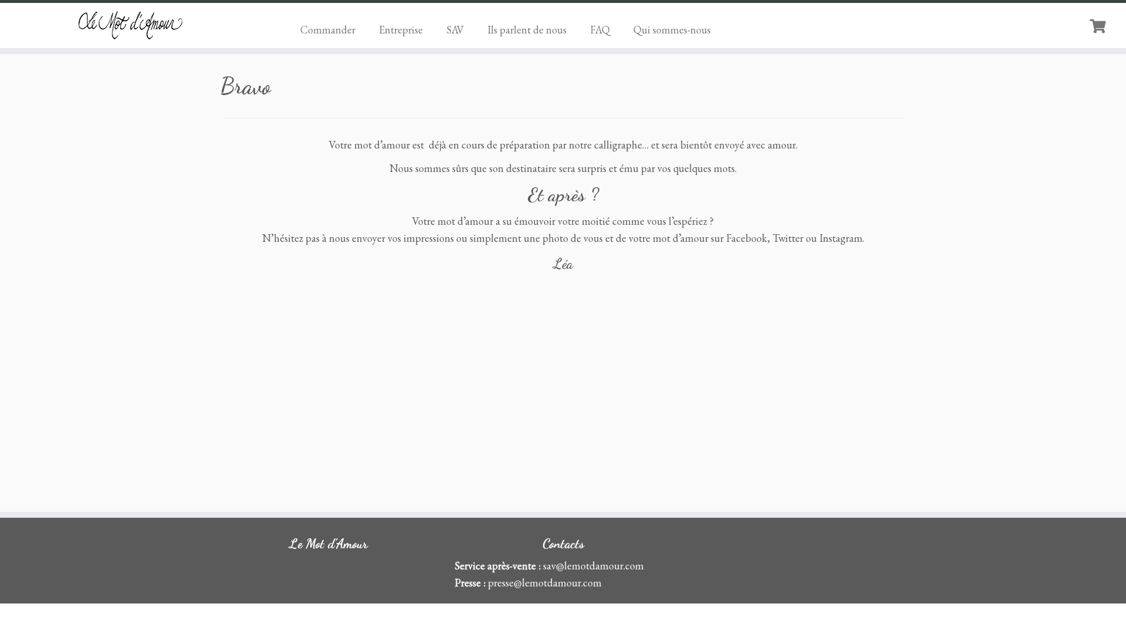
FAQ (600, 29)
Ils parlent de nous (527, 29)
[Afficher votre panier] (1099, 24)
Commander (327, 29)
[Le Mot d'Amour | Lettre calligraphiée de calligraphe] (130, 25)
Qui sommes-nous (672, 29)
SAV (455, 29)
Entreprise (401, 29)
